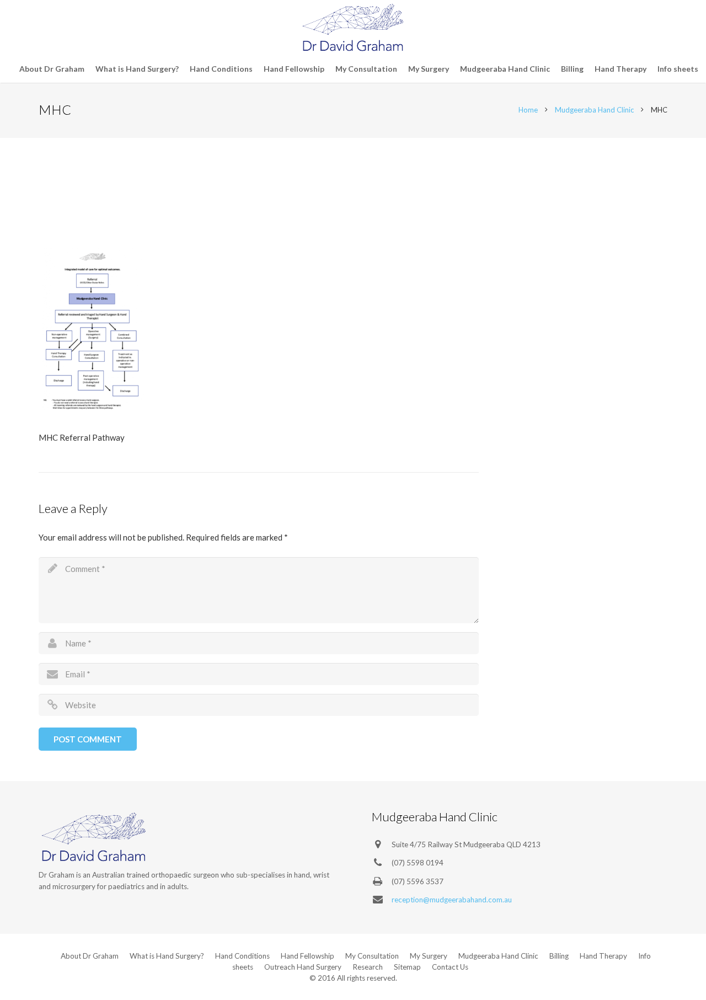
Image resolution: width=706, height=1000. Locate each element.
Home (528, 109)
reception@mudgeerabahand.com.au (452, 899)
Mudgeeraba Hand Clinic (594, 109)
